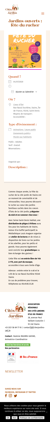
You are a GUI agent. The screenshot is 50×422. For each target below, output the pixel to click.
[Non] (46, 412)
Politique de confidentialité (31, 418)
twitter (32, 392)
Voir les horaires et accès (17, 345)
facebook (9, 392)
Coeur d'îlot (18, 104)
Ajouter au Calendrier (24, 92)
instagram (20, 392)
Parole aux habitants (22, 137)
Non (14, 418)
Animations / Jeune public (24, 130)
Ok (8, 418)
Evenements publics (21, 133)
